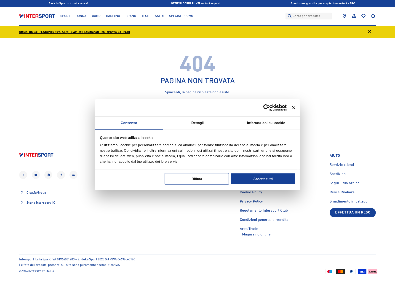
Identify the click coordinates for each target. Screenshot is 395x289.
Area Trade (249, 229)
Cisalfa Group (36, 192)
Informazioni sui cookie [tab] (266, 122)
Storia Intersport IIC (41, 202)
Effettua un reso (352, 212)
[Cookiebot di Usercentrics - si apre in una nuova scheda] (267, 107)
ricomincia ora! (68, 3)
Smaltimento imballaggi (349, 201)
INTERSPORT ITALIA (41, 271)
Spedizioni (338, 174)
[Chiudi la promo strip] (369, 32)
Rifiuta (197, 179)
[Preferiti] (363, 16)
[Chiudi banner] (293, 107)
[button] (373, 16)
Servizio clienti (342, 165)
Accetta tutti (263, 179)
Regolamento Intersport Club (264, 211)
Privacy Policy (251, 201)
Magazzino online (256, 234)
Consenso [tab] (129, 122)
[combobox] (308, 16)
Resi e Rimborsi (342, 192)
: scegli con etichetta (74, 32)
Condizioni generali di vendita (264, 220)
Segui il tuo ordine (345, 183)
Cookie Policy (251, 192)
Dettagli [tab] (197, 122)
